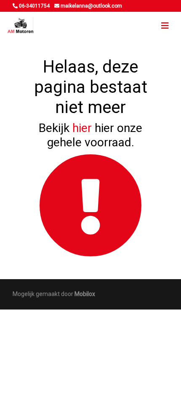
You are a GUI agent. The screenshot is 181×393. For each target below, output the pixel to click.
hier (82, 128)
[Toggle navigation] (165, 25)
